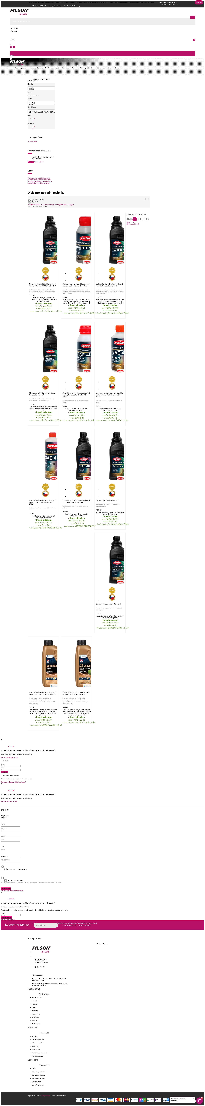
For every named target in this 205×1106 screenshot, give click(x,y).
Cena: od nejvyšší (68, 205)
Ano (33, 119)
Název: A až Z (39, 205)
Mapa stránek (36, 1014)
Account (14, 28)
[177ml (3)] (41, 103)
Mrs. (5, 817)
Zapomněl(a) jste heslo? (17, 782)
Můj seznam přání (37, 1043)
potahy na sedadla (38, 178)
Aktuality (34, 1004)
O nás (34, 1068)
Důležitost (31, 205)
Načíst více (130, 222)
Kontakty (34, 1011)
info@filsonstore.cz (56, 6)
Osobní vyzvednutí (37, 1085)
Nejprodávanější (37, 997)
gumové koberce (46, 181)
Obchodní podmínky (38, 1072)
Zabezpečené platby (38, 1075)
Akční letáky (35, 1017)
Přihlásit (4, 772)
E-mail (3, 764)
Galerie (34, 1007)
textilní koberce (33, 183)
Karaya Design (46, 1096)
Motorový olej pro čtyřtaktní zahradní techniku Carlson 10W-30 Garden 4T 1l (42, 285)
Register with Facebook (9, 801)
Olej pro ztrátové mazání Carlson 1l (108, 604)
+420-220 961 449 (70, 6)
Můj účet (34, 1036)
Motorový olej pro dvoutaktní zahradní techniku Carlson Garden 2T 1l (109, 285)
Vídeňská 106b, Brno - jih (170, 4)
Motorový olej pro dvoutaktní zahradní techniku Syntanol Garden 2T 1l (76, 693)
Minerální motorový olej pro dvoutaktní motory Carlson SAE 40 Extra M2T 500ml (42, 502)
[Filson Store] (19, 12)
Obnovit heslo (6, 917)
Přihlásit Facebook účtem (9, 757)
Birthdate (4, 857)
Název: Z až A (48, 205)
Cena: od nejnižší (57, 205)
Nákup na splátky (37, 1056)
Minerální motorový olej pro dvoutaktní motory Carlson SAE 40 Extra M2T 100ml (76, 395)
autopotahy (38, 180)
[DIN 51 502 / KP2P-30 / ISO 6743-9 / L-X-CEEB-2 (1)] (41, 111)
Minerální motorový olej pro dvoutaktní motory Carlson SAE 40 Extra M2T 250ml (109, 395)
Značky (34, 1001)
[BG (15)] (41, 88)
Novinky (34, 1020)
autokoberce (46, 180)
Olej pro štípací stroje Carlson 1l (107, 500)
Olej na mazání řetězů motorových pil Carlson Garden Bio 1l (42, 394)
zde (152, 3)
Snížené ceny (36, 1024)
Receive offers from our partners (17, 869)
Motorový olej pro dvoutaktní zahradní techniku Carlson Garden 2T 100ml (76, 285)
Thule (30, 178)
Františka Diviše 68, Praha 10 (168, 2)
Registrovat (5, 782)
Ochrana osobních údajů (39, 1053)
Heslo (3, 768)
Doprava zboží (36, 1082)
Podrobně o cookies (38, 1078)
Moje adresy (36, 1049)
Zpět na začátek (133, 224)
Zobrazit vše (32, 141)
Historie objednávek (38, 1039)
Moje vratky (35, 1046)
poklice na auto (44, 183)
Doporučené (37, 137)
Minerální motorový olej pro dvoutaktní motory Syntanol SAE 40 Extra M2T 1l (42, 693)
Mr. (2, 817)
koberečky (36, 181)
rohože (30, 181)
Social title (4, 815)
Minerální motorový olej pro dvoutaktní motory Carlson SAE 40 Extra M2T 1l (76, 501)
